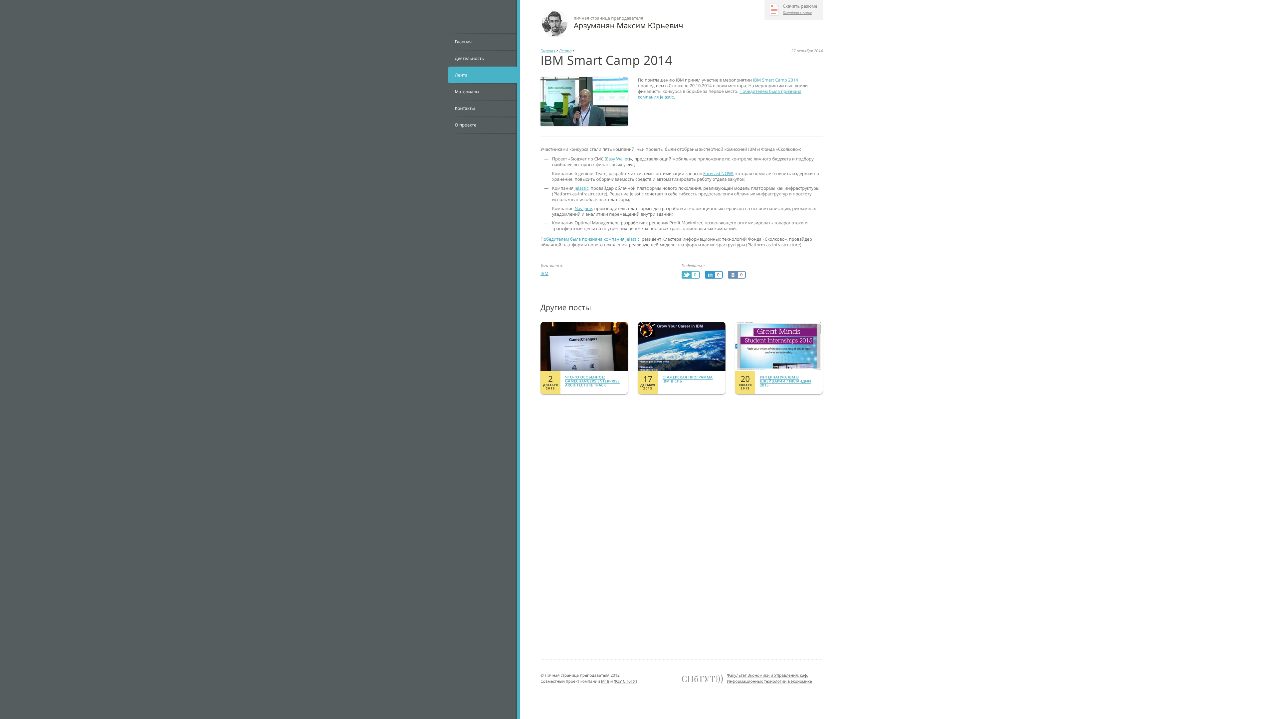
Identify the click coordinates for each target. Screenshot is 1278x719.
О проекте (466, 125)
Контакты (465, 108)
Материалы (467, 92)
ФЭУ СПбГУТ (625, 681)
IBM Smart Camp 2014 (775, 80)
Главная (463, 42)
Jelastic (582, 188)
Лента (461, 75)
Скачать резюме (800, 6)
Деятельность (469, 58)
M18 (605, 681)
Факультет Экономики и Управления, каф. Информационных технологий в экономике (769, 678)
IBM (544, 273)
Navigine (583, 208)
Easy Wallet (617, 159)
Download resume (797, 12)
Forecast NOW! (718, 173)
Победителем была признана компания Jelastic (589, 239)
